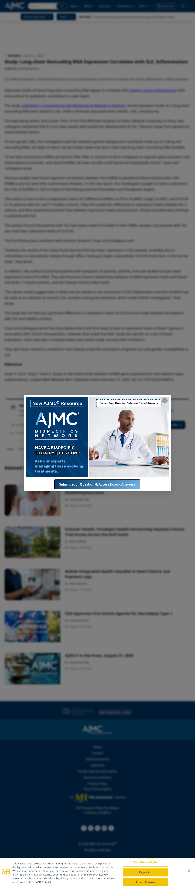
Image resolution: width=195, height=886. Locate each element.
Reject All (145, 872)
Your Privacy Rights (145, 862)
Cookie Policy (43, 882)
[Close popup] (165, 400)
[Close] (189, 871)
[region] (97, 872)
